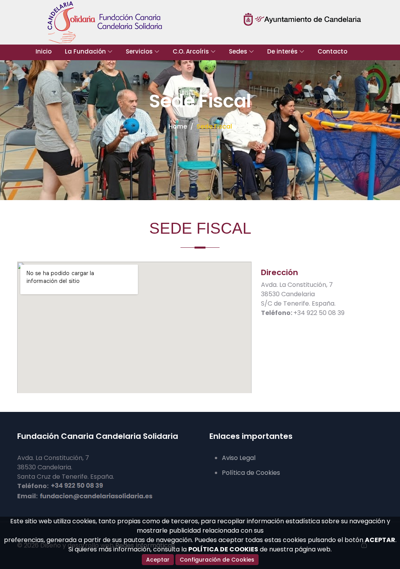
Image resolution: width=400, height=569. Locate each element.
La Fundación (85, 51)
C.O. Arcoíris (191, 51)
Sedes (238, 51)
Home (177, 126)
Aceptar (158, 560)
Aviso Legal (238, 457)
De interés (282, 51)
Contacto (332, 51)
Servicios (139, 51)
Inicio (44, 51)
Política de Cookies (251, 472)
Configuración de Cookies (217, 560)
